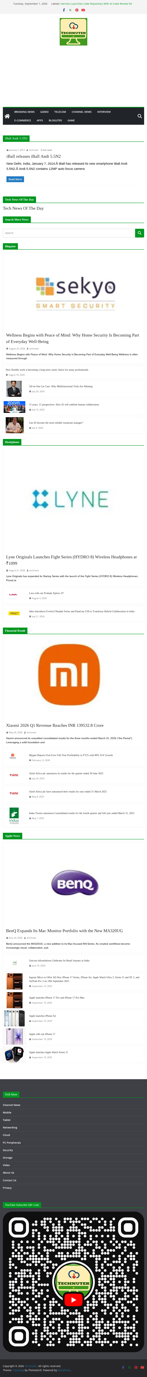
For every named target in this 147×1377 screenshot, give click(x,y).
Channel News (82, 111)
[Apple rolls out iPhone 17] (14, 1037)
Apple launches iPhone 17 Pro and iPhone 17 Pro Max (56, 997)
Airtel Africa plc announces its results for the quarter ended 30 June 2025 (66, 773)
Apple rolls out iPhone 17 (42, 1034)
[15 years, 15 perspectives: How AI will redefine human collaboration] (14, 407)
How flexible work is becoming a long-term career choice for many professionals (47, 369)
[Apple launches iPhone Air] (14, 1018)
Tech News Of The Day (23, 208)
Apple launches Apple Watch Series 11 (48, 1052)
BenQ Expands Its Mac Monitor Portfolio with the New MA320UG (64, 930)
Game (71, 120)
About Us (8, 1172)
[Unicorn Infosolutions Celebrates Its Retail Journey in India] (14, 963)
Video (6, 1165)
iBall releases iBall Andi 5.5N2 (33, 156)
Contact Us (9, 1180)
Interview (104, 111)
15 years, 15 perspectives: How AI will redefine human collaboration (64, 404)
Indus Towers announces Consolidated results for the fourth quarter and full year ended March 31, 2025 (81, 813)
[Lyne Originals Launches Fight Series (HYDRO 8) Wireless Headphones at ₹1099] (73, 499)
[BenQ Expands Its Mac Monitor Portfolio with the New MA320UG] (73, 883)
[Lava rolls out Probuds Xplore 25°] (14, 596)
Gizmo (44, 111)
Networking (10, 1127)
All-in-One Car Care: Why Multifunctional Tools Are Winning (61, 386)
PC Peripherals (12, 1142)
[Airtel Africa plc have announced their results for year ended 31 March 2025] (14, 794)
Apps (40, 120)
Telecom (60, 111)
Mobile (7, 1112)
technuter (34, 149)
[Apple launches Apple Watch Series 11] (14, 1055)
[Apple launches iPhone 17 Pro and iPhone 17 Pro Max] (14, 1000)
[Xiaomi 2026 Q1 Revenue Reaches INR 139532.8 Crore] (73, 678)
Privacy (7, 1187)
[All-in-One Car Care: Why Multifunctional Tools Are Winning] (14, 389)
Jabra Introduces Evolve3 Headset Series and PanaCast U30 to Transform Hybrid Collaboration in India (81, 611)
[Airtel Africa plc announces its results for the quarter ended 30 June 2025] (14, 776)
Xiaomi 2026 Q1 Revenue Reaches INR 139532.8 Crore (55, 725)
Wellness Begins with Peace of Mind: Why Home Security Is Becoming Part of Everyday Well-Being (72, 338)
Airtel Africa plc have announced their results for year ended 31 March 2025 (68, 791)
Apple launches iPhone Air (42, 1016)
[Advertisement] (73, 80)
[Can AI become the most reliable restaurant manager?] (14, 425)
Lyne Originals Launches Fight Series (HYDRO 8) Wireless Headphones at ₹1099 (71, 560)
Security (8, 1150)
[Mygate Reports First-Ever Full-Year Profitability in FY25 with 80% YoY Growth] (14, 758)
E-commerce (22, 120)
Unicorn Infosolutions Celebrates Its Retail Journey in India (59, 960)
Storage (7, 1157)
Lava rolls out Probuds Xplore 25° (46, 593)
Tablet (7, 1120)
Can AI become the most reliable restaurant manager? (56, 422)
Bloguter (55, 120)
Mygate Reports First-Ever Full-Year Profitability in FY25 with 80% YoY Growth (71, 755)
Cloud (6, 1135)
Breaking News (24, 111)
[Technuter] (7, 116)
